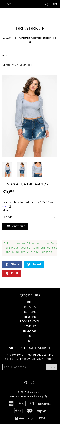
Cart (53, 4)
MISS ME (30, 316)
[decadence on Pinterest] (26, 382)
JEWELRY (30, 326)
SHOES (30, 336)
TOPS (30, 302)
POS (12, 396)
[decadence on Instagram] (32, 382)
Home (5, 55)
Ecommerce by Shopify (34, 396)
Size (5, 210)
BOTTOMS (30, 311)
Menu (10, 4)
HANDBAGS (30, 331)
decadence (30, 28)
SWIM (30, 341)
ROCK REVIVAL (30, 321)
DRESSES (30, 307)
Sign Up (51, 367)
